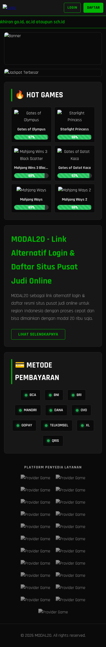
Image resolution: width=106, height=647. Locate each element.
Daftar (93, 7)
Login (72, 7)
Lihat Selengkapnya (38, 334)
